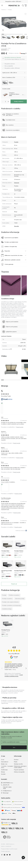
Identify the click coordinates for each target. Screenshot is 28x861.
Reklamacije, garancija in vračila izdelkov (20, 766)
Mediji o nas (4, 764)
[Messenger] (10, 854)
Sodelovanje (4, 769)
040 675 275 (6, 785)
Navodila (16, 226)
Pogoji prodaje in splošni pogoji (9, 849)
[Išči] (22, 5)
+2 (11, 576)
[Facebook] (2, 854)
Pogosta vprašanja (19, 769)
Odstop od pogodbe (19, 772)
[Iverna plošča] (21, 215)
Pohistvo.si (3, 9)
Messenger (6, 793)
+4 (24, 575)
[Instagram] (5, 854)
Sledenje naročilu (18, 764)
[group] (14, 665)
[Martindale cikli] (11, 349)
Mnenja (3, 772)
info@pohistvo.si (7, 790)
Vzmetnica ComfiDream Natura (14, 93)
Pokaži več (14, 584)
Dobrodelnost (4, 761)
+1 (11, 555)
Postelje (10, 9)
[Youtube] (7, 854)
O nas (2, 759)
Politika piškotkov (5, 851)
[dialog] (15, 58)
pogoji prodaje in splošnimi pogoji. (14, 675)
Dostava (16, 759)
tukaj (19, 190)
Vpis (14, 747)
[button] (14, 1)
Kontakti (3, 774)
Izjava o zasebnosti (6, 846)
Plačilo (15, 761)
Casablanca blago (7, 299)
